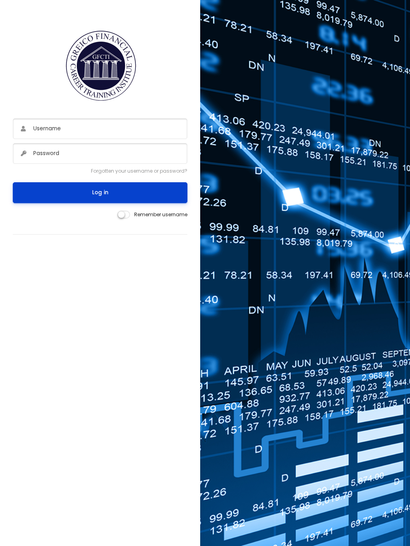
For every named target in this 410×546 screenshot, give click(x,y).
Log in (100, 192)
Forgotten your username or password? (139, 170)
